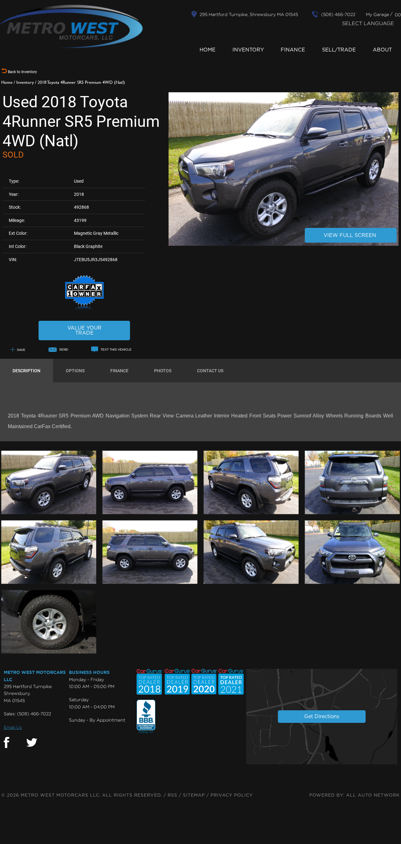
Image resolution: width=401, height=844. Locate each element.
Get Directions (321, 716)
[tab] (26, 370)
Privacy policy (232, 795)
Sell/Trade (339, 49)
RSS (172, 795)
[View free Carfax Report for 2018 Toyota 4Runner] (84, 309)
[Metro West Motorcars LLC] (71, 26)
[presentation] (26, 370)
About (382, 49)
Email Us (13, 727)
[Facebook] (6, 743)
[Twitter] (31, 742)
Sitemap (194, 795)
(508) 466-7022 (34, 713)
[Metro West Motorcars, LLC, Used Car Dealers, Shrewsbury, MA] (146, 717)
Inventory (248, 49)
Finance (293, 49)
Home (208, 49)
